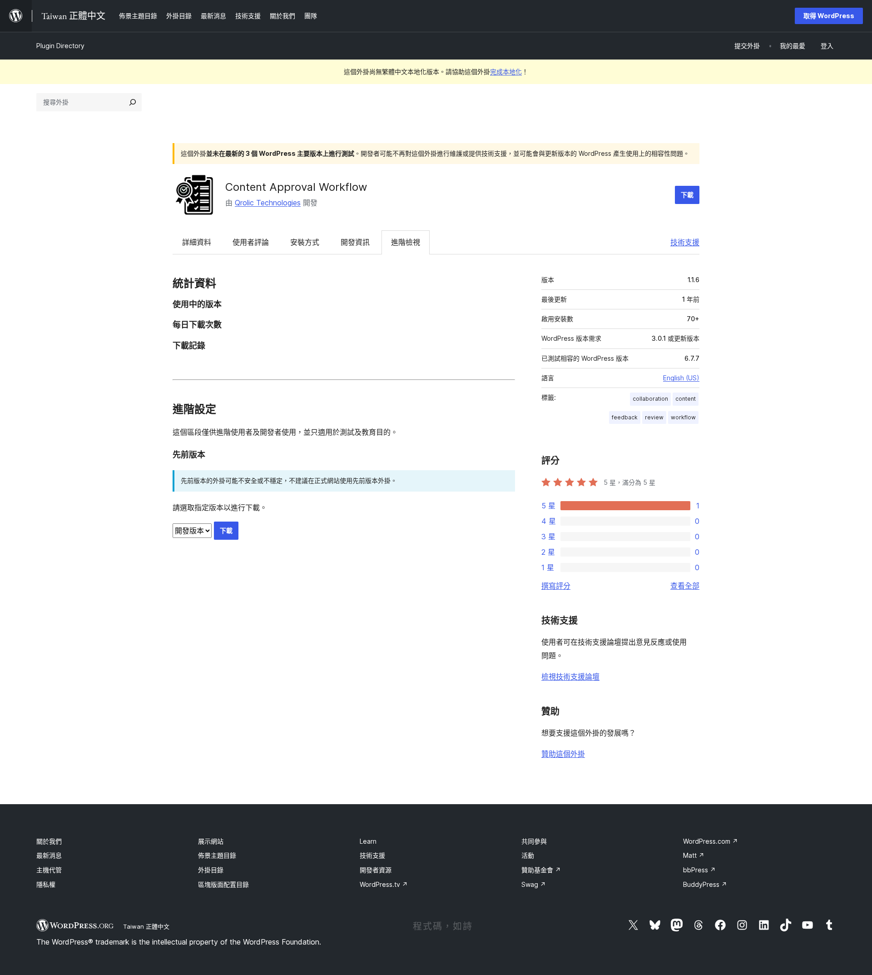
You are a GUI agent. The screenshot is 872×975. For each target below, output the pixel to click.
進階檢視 (405, 242)
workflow (683, 417)
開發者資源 (375, 870)
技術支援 (684, 242)
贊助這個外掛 (563, 753)
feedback (625, 417)
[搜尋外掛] (133, 102)
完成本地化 (506, 71)
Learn (368, 841)
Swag (533, 884)
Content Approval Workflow (296, 187)
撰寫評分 (555, 585)
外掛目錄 (210, 870)
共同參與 (534, 841)
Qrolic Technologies (268, 202)
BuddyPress (705, 884)
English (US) (681, 378)
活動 (527, 855)
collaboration (650, 398)
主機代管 (49, 870)
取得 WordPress (828, 16)
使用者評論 (251, 242)
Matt (693, 855)
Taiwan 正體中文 (146, 926)
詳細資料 (196, 242)
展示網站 (210, 841)
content (685, 398)
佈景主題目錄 (217, 855)
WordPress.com (710, 841)
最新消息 (49, 855)
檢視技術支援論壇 (570, 676)
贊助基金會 (541, 870)
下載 (687, 195)
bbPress (699, 870)
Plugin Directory (60, 46)
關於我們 (49, 841)
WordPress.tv (384, 884)
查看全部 (684, 585)
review (654, 417)
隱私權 (45, 884)
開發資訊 (355, 242)
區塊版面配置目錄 (223, 884)
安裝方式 (304, 242)
